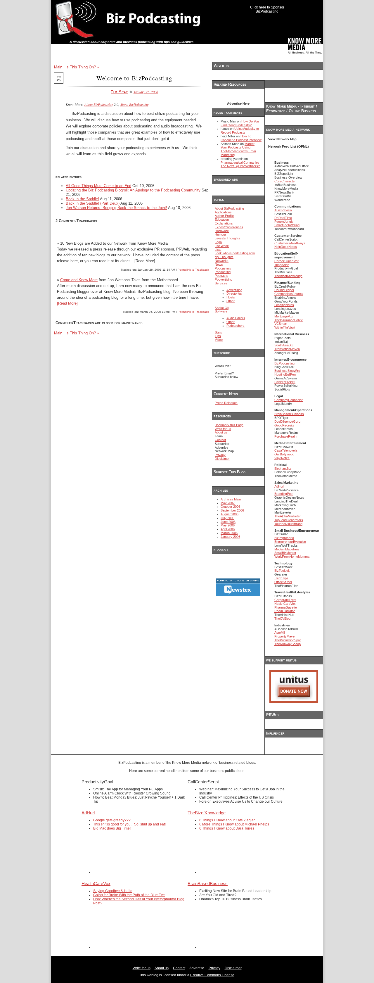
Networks (221, 260)
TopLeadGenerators (288, 520)
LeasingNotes (284, 305)
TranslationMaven (287, 349)
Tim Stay (119, 92)
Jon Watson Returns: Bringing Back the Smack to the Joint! (116, 207)
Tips (218, 336)
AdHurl (279, 486)
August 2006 (229, 514)
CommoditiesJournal (288, 294)
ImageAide (281, 265)
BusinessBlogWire (287, 370)
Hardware (222, 231)
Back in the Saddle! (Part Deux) (93, 203)
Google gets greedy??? (112, 820)
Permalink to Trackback (193, 269)
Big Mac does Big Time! (112, 828)
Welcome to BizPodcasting (134, 78)
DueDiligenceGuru (287, 421)
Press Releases (226, 403)
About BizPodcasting (98, 104)
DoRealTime (283, 218)
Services (221, 283)
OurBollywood (284, 454)
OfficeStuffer (283, 582)
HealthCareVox (285, 603)
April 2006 (228, 529)
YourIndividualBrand (288, 524)
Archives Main (231, 499)
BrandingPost (283, 493)
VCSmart (280, 323)
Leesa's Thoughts (227, 238)
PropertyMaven (285, 636)
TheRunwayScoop (287, 644)
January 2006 (230, 536)
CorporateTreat (285, 600)
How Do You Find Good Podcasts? (240, 123)
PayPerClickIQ (284, 382)
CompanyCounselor (288, 400)
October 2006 (230, 506)
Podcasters (223, 268)
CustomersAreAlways (289, 243)
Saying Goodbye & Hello (112, 891)
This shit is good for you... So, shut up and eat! (129, 824)
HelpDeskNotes (285, 246)
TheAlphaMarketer (287, 516)
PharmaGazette (285, 607)
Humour (220, 234)
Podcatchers (235, 325)
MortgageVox (283, 316)
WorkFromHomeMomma (291, 556)
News (219, 264)
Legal (218, 242)
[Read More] (67, 303)
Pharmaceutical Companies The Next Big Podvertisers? (240, 164)
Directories (234, 293)
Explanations (224, 223)
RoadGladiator (284, 611)
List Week (222, 246)
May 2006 (228, 525)
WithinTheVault (284, 327)
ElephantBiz (282, 468)
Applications (223, 212)
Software (221, 311)
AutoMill (279, 632)
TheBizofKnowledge (288, 276)
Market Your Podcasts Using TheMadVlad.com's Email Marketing (238, 149)
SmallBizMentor (285, 552)
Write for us (223, 429)
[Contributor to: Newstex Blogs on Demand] (238, 595)
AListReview (283, 210)
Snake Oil (221, 308)
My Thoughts (224, 257)
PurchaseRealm (285, 436)
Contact (220, 440)
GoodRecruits (284, 425)
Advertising (234, 290)
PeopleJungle (283, 221)
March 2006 (229, 533)
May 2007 (228, 503)
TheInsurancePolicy (288, 320)
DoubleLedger (284, 290)
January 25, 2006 (146, 91)
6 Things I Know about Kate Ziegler (227, 820)
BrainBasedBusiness (289, 414)
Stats (218, 332)
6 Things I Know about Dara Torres (226, 828)
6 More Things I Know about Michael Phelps (234, 824)
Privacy (220, 455)
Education (222, 219)
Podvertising (223, 279)
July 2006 (227, 518)
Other (230, 301)
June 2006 (228, 522)
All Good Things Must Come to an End (98, 186)
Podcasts (221, 275)
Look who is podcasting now (235, 253)
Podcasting (223, 272)
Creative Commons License (212, 975)
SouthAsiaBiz (283, 345)
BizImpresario (284, 538)
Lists (218, 249)
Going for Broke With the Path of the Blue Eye (129, 895)
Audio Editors (235, 318)
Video (219, 339)
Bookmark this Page (229, 425)
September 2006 (232, 510)
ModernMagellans (286, 549)
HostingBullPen (285, 374)
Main (58, 67)
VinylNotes (282, 458)
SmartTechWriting (286, 225)
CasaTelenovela (285, 450)
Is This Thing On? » (82, 67)
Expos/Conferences (229, 227)
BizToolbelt (282, 570)
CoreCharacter (285, 181)
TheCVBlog (282, 618)
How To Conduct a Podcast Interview (241, 138)
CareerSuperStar (286, 261)
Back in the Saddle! (82, 199)
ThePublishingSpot (287, 640)
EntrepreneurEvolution (290, 541)
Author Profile (224, 215)
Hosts (230, 297)
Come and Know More (79, 280)
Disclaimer (222, 458)
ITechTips (281, 578)
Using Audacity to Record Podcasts (240, 130)
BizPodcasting (284, 363)
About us (221, 432)
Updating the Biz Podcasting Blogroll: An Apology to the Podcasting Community (133, 190)
